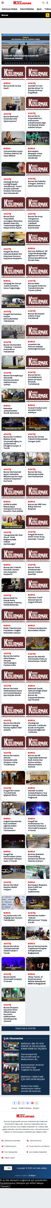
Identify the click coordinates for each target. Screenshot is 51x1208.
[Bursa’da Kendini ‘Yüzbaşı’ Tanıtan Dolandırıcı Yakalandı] (13, 332)
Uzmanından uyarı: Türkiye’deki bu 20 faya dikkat (13, 153)
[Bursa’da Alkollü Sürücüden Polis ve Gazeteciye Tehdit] (37, 643)
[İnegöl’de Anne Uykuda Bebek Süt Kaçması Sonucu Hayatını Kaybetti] (13, 239)
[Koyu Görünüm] (47, 2)
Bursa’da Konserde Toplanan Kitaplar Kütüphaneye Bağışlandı (37, 949)
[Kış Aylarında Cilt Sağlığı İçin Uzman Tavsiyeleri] (13, 902)
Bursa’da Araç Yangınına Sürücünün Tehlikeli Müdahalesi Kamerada (35, 222)
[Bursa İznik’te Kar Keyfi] (13, 73)
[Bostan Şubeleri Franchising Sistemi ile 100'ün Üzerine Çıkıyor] (37, 841)
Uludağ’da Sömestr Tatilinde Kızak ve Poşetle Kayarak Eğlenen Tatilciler (37, 727)
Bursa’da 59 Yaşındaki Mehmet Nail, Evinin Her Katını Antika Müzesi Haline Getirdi (37, 761)
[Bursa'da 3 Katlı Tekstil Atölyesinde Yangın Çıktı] (37, 424)
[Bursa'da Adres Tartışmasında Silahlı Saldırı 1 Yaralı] (13, 933)
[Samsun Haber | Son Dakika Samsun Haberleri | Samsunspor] (22, 2)
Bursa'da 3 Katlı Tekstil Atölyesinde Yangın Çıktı (37, 439)
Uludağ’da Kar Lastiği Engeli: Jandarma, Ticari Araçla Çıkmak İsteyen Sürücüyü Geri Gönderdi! (12, 188)
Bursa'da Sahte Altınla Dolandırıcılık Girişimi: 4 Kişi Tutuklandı (11, 760)
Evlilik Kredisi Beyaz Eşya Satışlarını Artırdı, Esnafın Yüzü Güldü (13, 508)
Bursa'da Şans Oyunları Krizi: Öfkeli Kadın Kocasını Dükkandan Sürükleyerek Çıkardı (11, 1014)
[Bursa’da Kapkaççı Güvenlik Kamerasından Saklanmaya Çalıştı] (13, 362)
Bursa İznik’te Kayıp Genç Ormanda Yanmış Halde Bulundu (13, 601)
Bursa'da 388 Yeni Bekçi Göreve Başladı (37, 506)
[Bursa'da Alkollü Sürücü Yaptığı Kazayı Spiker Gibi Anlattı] (13, 710)
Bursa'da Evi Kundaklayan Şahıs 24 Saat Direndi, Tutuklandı (35, 379)
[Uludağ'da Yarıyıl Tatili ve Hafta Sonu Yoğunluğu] (13, 270)
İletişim (36, 1108)
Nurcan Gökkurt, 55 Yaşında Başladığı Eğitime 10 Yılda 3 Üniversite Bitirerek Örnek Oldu (37, 256)
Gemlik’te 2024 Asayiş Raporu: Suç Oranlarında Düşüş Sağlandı (37, 794)
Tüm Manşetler (10, 1152)
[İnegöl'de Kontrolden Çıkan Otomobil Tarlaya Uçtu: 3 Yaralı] (13, 841)
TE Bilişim (32, 1175)
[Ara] (43, 2)
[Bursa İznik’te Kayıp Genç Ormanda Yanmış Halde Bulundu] (13, 585)
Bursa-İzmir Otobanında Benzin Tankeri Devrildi (35, 571)
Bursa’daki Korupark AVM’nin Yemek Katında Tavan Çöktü (37, 287)
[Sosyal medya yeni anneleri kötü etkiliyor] (37, 395)
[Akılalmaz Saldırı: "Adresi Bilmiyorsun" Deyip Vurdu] (37, 902)
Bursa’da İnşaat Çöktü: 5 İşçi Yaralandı (36, 316)
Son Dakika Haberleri (38, 1152)
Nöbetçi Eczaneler (12, 1140)
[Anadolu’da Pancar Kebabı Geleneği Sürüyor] (37, 331)
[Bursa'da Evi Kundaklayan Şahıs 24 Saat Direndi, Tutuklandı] (37, 362)
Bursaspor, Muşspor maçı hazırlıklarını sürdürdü (35, 154)
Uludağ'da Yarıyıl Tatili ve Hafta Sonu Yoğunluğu (12, 285)
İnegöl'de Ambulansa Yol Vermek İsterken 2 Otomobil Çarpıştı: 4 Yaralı (37, 826)
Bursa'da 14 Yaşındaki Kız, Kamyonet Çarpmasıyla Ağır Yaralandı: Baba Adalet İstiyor (37, 122)
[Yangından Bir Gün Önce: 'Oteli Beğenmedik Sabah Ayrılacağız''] (13, 522)
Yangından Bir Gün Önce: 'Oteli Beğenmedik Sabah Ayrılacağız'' (13, 540)
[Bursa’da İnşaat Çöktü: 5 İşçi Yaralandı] (37, 301)
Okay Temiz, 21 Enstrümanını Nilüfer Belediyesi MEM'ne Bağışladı (37, 980)
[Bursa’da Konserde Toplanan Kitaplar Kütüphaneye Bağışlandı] (37, 933)
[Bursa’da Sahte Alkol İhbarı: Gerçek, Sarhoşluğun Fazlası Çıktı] (13, 643)
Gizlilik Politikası (25, 1108)
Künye (14, 1108)
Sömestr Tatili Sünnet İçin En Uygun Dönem (35, 599)
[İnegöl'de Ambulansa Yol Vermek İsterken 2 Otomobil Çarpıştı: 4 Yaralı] (37, 808)
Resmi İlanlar (27, 9)
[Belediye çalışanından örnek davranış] (13, 395)
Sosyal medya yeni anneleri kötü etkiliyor (37, 410)
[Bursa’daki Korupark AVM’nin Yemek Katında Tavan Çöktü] (37, 270)
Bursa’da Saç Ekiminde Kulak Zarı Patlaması (36, 474)
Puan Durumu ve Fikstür (39, 1146)
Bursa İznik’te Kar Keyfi (12, 87)
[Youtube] (32, 1103)
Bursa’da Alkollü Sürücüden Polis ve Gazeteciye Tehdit (37, 658)
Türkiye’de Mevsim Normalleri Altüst (37, 629)
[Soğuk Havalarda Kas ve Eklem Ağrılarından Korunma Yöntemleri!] (13, 808)
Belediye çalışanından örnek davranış (11, 410)
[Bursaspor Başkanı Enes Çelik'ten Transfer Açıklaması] (37, 872)
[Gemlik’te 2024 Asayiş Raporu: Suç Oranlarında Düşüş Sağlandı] (37, 778)
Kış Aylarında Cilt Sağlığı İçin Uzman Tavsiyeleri (13, 917)
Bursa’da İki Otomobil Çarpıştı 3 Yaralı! (13, 979)
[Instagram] (23, 1103)
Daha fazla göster (25, 1028)
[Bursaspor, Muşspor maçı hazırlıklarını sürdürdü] (37, 138)
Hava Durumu (36, 1140)
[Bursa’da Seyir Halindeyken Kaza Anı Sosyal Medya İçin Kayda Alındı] (13, 675)
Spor (39, 9)
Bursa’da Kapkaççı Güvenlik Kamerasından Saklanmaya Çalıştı (13, 380)
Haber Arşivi (10, 1158)
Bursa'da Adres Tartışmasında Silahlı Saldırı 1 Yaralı (11, 949)
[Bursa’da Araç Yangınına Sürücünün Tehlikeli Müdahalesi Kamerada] (37, 203)
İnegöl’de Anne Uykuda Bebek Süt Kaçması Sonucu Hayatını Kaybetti (13, 255)
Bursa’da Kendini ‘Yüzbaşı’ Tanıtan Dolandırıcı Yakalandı (12, 348)
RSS (9, 1168)
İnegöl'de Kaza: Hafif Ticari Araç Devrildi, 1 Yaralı (36, 536)
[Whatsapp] (37, 1103)
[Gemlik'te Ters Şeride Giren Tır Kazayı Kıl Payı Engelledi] (37, 73)
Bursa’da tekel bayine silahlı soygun (11, 887)
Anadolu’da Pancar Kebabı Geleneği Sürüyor (36, 346)
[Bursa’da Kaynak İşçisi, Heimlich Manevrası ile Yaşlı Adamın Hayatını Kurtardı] (13, 459)
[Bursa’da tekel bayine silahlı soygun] (13, 872)
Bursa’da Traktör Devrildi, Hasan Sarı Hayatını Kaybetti (12, 571)
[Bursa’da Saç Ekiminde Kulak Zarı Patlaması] (37, 459)
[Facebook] (14, 1103)
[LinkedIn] (28, 1103)
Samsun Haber (10, 9)
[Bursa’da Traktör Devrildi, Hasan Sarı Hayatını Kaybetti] (13, 554)
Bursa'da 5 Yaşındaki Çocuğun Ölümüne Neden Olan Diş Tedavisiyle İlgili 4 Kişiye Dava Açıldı (13, 222)
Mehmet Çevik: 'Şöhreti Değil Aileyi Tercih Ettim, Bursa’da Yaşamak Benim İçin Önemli (37, 694)
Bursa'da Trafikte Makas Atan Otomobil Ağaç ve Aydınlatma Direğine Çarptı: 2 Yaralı (13, 442)
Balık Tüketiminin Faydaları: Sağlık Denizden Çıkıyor (12, 630)
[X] (19, 1103)
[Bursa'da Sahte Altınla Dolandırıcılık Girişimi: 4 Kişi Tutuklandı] (13, 742)
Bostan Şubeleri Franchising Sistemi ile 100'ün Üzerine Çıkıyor (36, 857)
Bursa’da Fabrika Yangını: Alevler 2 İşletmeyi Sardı (37, 183)
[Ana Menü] (3, 2)
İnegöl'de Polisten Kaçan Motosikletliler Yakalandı (13, 317)
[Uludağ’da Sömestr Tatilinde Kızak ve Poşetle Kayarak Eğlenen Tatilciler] (37, 710)
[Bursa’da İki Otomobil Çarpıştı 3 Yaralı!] (13, 964)
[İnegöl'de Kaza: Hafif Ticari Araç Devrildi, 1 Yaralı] (37, 521)
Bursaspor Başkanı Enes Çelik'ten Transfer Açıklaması (37, 888)
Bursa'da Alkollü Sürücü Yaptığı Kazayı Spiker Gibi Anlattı (13, 726)
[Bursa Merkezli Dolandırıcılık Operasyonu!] (13, 104)
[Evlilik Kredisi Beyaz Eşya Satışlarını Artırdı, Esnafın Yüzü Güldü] (13, 491)
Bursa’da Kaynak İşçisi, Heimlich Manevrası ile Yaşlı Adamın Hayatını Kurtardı (13, 476)
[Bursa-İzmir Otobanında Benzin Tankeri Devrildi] (37, 554)
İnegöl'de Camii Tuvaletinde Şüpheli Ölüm (12, 793)
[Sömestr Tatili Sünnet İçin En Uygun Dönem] (37, 584)
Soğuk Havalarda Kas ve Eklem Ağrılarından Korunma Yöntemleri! (12, 826)
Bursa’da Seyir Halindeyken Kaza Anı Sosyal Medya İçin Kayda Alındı (13, 692)
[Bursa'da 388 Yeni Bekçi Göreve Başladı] (37, 491)
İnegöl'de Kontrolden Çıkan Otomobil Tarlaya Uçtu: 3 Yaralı (13, 857)
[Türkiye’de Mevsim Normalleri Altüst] (37, 615)
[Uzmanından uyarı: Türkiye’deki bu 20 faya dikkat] (13, 138)
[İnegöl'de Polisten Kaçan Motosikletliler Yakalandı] (13, 301)
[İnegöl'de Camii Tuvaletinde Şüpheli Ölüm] (13, 778)
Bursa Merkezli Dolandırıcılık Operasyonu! (11, 118)
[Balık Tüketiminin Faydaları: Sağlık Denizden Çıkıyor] (13, 615)
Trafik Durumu (10, 1146)
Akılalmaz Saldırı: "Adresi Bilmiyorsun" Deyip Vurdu (37, 919)
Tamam (5, 1186)
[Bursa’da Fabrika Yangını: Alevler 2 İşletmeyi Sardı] (37, 168)
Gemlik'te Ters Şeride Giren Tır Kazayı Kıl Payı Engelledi (35, 89)
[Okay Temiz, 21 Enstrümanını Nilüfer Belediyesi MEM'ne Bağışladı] (37, 964)
